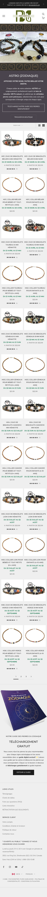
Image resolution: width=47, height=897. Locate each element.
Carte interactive (8, 806)
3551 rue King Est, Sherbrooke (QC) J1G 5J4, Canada (22, 855)
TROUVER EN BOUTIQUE (23, 117)
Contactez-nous (8, 834)
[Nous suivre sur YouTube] (16, 867)
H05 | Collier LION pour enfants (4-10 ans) (35, 561)
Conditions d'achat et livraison (13, 826)
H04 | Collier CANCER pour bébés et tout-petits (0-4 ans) (12, 470)
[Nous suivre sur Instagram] (10, 867)
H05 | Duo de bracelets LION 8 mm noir (35, 515)
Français (29, 874)
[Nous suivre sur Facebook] (3, 867)
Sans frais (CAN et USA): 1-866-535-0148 (18, 859)
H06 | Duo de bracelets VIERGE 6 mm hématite (12, 606)
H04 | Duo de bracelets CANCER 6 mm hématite (12, 425)
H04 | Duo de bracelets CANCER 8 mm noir (35, 425)
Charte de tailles (8, 798)
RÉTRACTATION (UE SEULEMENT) (15, 810)
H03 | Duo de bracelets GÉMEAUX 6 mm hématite (12, 336)
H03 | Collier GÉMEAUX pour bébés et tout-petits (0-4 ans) (12, 382)
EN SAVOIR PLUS (34, 5)
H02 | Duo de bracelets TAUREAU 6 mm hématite (12, 244)
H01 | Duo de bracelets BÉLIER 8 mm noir (35, 157)
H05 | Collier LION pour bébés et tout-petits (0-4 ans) (12, 562)
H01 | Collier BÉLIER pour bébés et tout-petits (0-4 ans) (12, 202)
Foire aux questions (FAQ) (12, 802)
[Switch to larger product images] (39, 125)
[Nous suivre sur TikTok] (22, 867)
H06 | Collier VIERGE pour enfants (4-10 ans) (35, 653)
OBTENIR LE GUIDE (24, 772)
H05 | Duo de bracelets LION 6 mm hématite (12, 515)
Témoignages (7, 794)
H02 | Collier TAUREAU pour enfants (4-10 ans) (35, 290)
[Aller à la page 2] (31, 676)
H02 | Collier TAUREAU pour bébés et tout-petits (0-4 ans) (12, 290)
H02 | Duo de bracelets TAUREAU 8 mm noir (35, 243)
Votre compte (7, 822)
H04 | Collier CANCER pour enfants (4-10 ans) (35, 470)
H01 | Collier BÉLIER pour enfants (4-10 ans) (35, 202)
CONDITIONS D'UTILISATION (30, 881)
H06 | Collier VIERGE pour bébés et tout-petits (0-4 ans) (12, 653)
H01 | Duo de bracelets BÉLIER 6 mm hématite (12, 157)
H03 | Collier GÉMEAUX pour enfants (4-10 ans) (35, 382)
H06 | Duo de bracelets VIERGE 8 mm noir (35, 606)
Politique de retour (9, 830)
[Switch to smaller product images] (43, 125)
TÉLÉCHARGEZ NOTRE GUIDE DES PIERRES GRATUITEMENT (23, 107)
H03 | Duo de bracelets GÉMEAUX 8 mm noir (35, 335)
